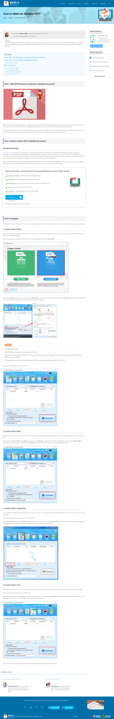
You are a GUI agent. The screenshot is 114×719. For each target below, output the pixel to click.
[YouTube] (36, 707)
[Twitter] (30, 707)
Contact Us (40, 700)
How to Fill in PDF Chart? (52, 679)
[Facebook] (25, 707)
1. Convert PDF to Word (12, 68)
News (29, 700)
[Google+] (42, 707)
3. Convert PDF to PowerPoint (14, 71)
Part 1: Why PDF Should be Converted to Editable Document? (24, 57)
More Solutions (100, 76)
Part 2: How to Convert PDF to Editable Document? (21, 60)
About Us (66, 700)
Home (25, 700)
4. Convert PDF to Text (12, 73)
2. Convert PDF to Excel (12, 70)
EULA (53, 700)
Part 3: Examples (10, 65)
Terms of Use (47, 700)
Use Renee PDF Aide (11, 63)
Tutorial (34, 700)
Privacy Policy (59, 700)
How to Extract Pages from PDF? (11, 679)
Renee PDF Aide (7, 152)
